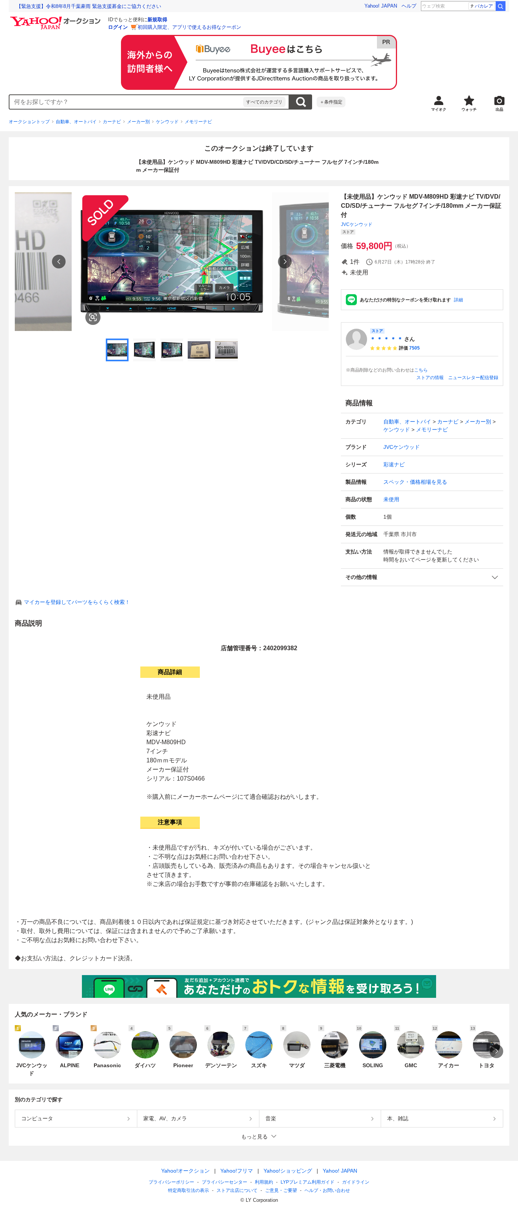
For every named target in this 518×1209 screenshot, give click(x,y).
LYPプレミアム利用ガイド (307, 1182)
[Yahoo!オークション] (56, 18)
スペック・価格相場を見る (415, 482)
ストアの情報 (430, 377)
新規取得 (157, 19)
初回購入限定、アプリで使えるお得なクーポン (189, 27)
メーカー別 (138, 121)
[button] (422, 577)
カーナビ (112, 121)
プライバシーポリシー (171, 1182)
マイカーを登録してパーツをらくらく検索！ (77, 602)
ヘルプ (409, 6)
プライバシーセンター (224, 1182)
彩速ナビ (394, 464)
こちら (421, 370)
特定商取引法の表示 (188, 1190)
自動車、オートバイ (76, 121)
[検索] (500, 6)
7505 (414, 348)
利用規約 (264, 1182)
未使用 (391, 499)
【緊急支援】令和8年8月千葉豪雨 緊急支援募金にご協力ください (88, 6)
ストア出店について (237, 1190)
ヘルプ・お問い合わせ (327, 1190)
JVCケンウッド (356, 224)
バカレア (484, 6)
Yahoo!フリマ (236, 1171)
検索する (300, 102)
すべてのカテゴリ (264, 102)
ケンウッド (167, 121)
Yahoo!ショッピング (288, 1171)
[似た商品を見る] (92, 317)
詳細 (458, 300)
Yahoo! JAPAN (380, 6)
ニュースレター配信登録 (473, 377)
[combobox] (126, 102)
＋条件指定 (331, 102)
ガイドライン (355, 1182)
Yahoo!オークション (185, 1171)
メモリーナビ (198, 121)
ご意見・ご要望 (281, 1190)
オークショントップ (29, 121)
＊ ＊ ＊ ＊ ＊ (386, 339)
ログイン (118, 27)
